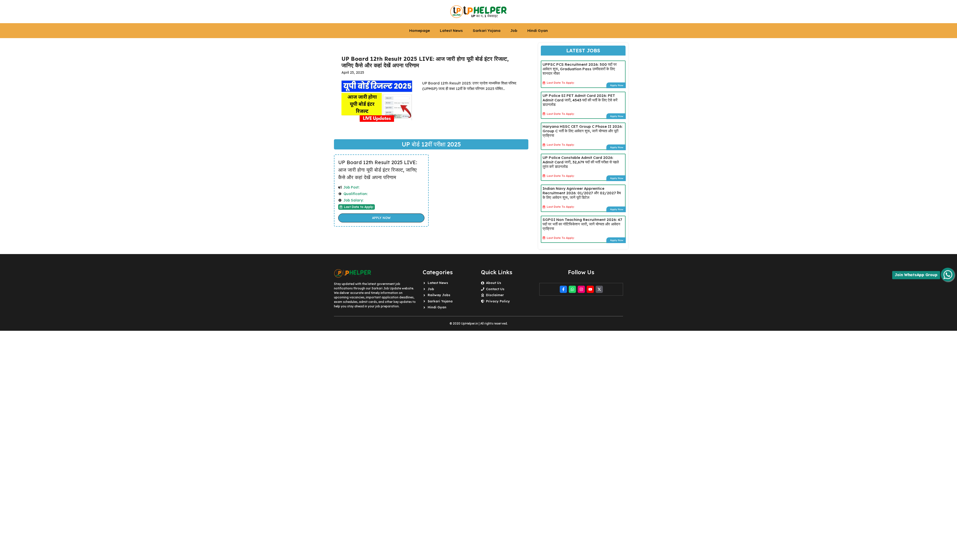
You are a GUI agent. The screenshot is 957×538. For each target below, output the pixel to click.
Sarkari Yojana (486, 30)
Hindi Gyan (537, 30)
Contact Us (495, 289)
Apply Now (381, 218)
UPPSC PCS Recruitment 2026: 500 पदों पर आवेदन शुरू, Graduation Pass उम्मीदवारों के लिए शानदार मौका (580, 69)
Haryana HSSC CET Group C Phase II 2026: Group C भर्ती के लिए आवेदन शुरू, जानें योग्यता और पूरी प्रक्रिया (583, 131)
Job (513, 30)
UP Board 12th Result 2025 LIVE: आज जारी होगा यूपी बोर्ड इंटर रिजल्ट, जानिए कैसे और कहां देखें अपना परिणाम (377, 169)
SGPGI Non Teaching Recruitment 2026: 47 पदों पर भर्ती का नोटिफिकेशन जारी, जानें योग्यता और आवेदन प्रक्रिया (582, 224)
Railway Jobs (439, 295)
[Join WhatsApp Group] (948, 274)
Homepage (419, 30)
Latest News (451, 30)
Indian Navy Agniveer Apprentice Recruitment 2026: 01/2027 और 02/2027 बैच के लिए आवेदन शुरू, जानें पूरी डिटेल (582, 193)
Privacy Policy (498, 301)
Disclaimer (495, 295)
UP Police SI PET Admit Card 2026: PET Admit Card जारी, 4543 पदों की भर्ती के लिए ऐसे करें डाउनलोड (580, 100)
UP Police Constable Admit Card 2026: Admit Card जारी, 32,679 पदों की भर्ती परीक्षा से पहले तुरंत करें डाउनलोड (581, 162)
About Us (493, 283)
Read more (437, 103)
